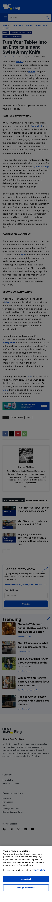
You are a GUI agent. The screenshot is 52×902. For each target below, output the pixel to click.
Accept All (26, 879)
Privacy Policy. (38, 870)
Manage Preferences (26, 887)
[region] (26, 874)
